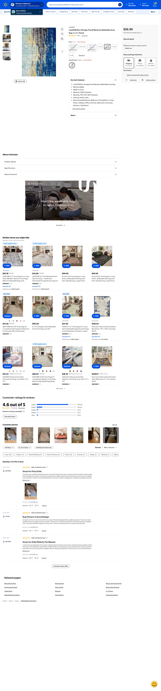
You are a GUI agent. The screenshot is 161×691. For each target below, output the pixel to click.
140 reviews (21, 408)
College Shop (63, 12)
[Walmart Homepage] (5, 4)
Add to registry (151, 80)
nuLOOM (72, 27)
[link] (111, 435)
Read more (26, 480)
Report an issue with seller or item (138, 75)
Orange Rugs (59, 595)
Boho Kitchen (59, 583)
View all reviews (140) (60, 566)
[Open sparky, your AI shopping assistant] (154, 684)
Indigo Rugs (8, 591)
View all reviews (9, 416)
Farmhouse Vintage (10, 587)
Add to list (133, 80)
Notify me (128, 48)
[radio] (73, 47)
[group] (78, 36)
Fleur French (59, 587)
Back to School (51, 12)
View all (114, 425)
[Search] (120, 4)
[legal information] (141, 33)
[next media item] (62, 51)
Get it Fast (74, 12)
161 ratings (85, 35)
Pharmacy (84, 12)
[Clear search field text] (115, 4)
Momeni (57, 591)
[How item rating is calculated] (24, 411)
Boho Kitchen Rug (10, 583)
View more (59, 388)
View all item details (78, 109)
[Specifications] (115, 168)
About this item (10, 154)
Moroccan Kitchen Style (113, 583)
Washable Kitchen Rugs (12, 595)
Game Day (121, 12)
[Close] (40, 12)
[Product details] (115, 162)
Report (44, 505)
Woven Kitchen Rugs (112, 587)
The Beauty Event (108, 12)
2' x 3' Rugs (109, 591)
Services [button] (22, 12)
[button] (131, 4)
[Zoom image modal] (62, 39)
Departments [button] (8, 12)
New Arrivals (95, 12)
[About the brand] (115, 174)
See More (59, 225)
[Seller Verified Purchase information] (47, 467)
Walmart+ (131, 12)
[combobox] (85, 4)
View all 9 (82, 55)
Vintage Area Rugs (112, 595)
